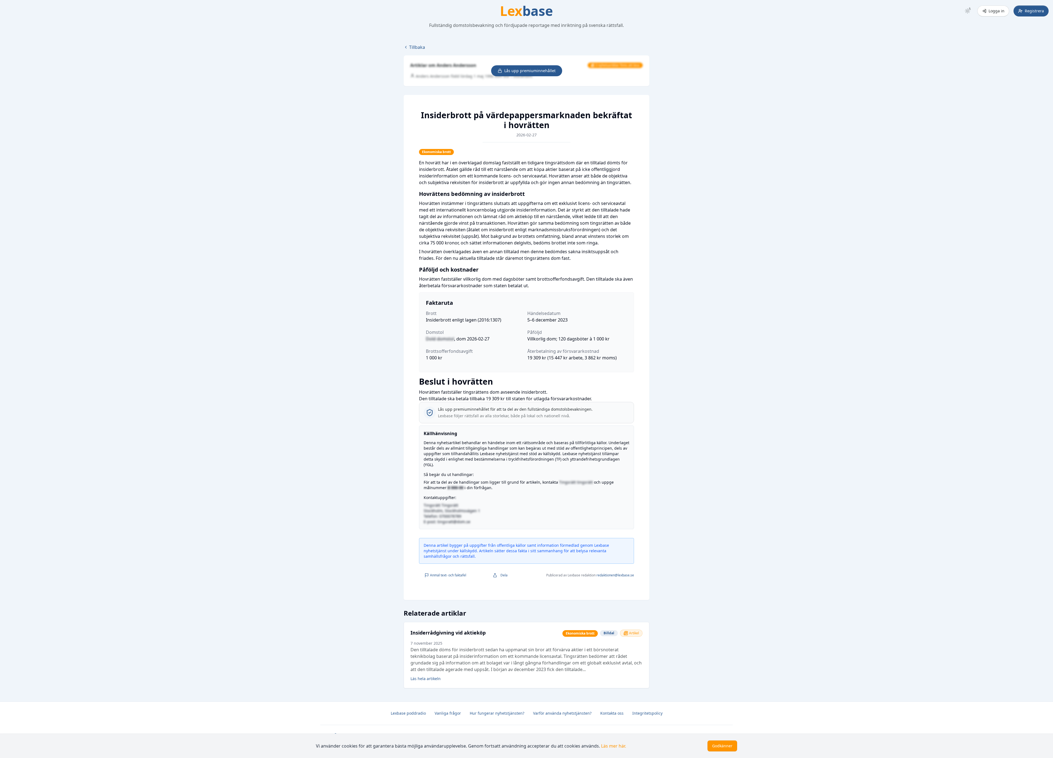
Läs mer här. (613, 746)
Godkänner (722, 745)
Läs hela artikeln (426, 678)
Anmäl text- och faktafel (448, 575)
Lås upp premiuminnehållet (530, 70)
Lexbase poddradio (408, 713)
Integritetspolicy (647, 713)
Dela (504, 575)
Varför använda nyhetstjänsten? (562, 713)
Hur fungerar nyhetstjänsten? (497, 713)
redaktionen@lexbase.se (615, 575)
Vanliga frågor (448, 713)
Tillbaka (417, 47)
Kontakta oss (612, 713)
